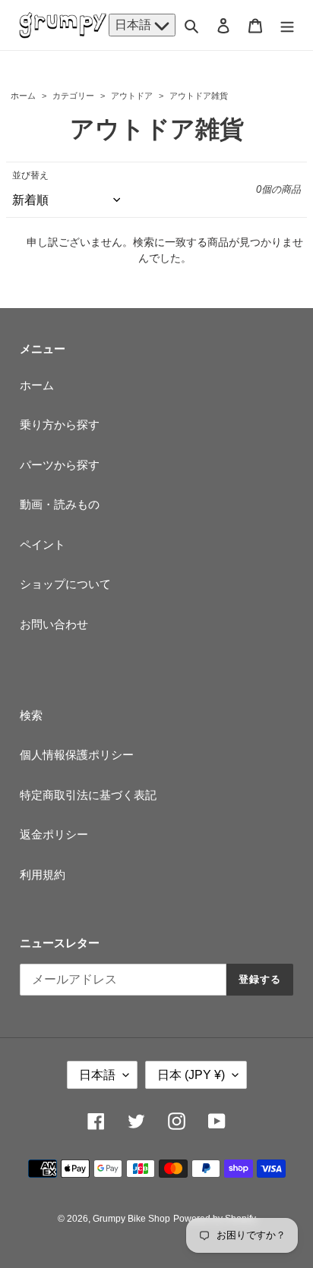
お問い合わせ (54, 624)
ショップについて (65, 583)
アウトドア (132, 95)
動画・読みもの (60, 504)
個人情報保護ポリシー (77, 754)
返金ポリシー (54, 834)
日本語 (134, 24)
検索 (31, 715)
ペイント (42, 544)
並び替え (30, 175)
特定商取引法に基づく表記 (88, 794)
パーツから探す (60, 464)
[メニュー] (287, 25)
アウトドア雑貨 (197, 95)
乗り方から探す (60, 424)
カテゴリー (73, 95)
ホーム (23, 95)
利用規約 (42, 874)
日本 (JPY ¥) (191, 1074)
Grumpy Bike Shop (131, 1218)
